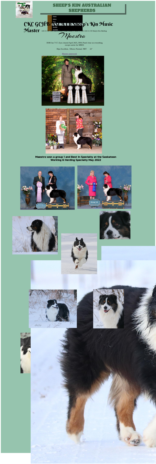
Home (54, 16)
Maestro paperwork (69, 54)
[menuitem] (67, 16)
